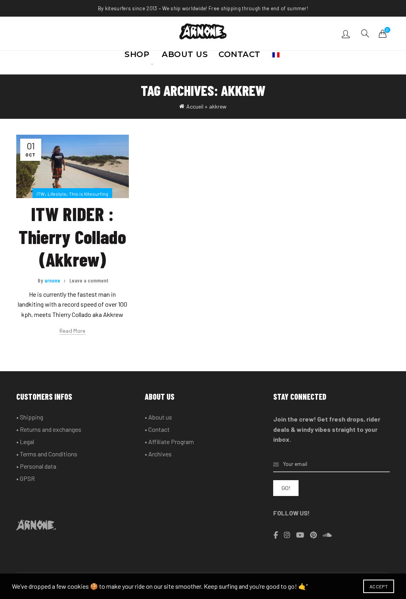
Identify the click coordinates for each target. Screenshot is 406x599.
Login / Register (347, 34)
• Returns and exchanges (48, 429)
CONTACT (239, 56)
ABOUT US (185, 56)
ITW (40, 193)
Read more (72, 330)
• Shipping (29, 417)
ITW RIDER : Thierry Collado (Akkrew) (72, 236)
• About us (158, 417)
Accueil (194, 106)
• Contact (157, 429)
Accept (379, 586)
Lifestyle (57, 193)
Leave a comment (88, 280)
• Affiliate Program (169, 441)
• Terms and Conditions (46, 454)
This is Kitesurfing (88, 193)
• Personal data (36, 466)
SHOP (136, 56)
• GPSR (25, 478)
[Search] (365, 33)
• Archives (158, 454)
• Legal (25, 441)
